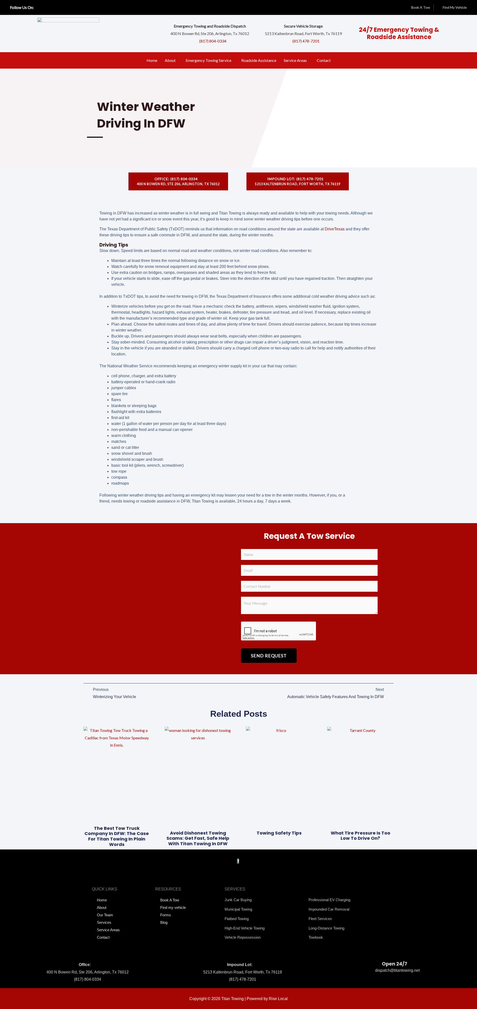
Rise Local (278, 999)
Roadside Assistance (258, 60)
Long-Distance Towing (326, 928)
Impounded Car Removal (329, 909)
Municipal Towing (238, 909)
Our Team (105, 915)
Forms (165, 915)
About (170, 60)
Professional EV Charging (329, 900)
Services (104, 922)
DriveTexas (335, 229)
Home (152, 60)
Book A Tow (169, 900)
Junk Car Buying (238, 900)
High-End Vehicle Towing (245, 928)
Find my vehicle (173, 907)
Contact (324, 60)
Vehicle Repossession (243, 937)
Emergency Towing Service (208, 60)
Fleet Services (320, 919)
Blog (163, 922)
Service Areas (295, 60)
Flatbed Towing (237, 919)
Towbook (316, 937)
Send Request (269, 655)
